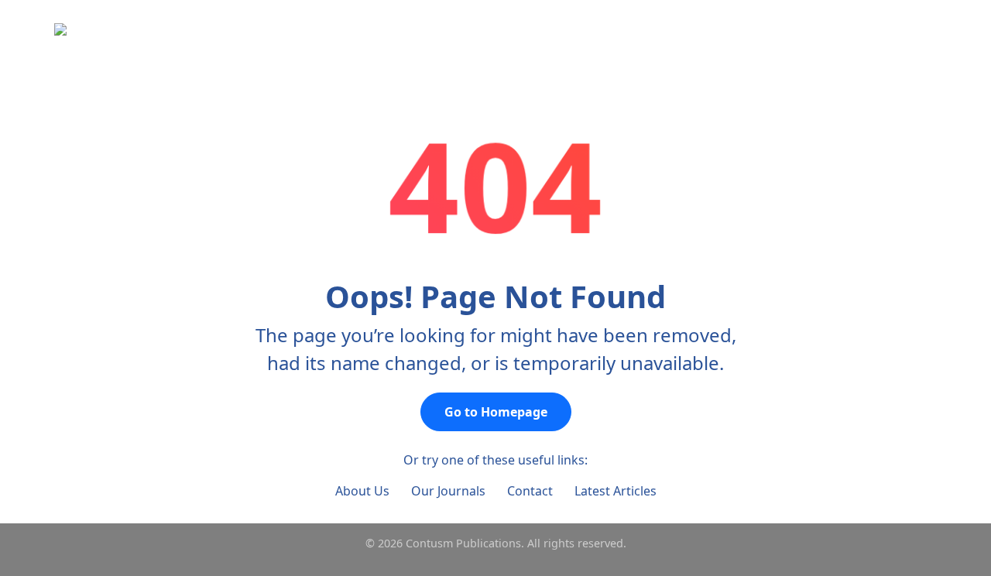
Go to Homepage (495, 411)
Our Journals (448, 490)
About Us (362, 490)
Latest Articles (615, 490)
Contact (530, 490)
